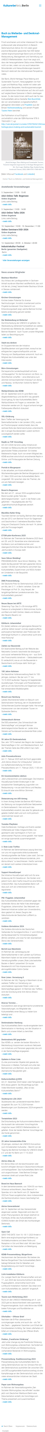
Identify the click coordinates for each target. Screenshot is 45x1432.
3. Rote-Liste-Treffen (10, 846)
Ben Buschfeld (34, 99)
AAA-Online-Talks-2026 (13, 212)
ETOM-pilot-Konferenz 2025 (13, 535)
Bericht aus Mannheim (11, 949)
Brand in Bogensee (9, 490)
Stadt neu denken (9, 342)
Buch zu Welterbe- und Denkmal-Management (26, 179)
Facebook (19, 174)
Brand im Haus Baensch (11, 1183)
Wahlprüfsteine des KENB (12, 391)
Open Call (5, 1231)
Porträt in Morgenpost (10, 467)
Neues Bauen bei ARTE (11, 603)
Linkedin (30, 174)
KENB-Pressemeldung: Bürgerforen (16, 1254)
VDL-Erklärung (7, 416)
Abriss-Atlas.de (8, 1161)
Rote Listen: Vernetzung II (12, 977)
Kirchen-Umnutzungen (11, 297)
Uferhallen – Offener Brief (12, 1316)
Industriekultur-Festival (12, 246)
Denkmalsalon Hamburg (11, 1022)
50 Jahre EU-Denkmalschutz (13, 739)
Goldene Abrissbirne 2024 (12, 926)
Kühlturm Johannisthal (11, 623)
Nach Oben (8, 1426)
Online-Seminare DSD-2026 (14, 229)
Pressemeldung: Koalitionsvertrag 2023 (18, 1359)
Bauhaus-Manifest (9, 277)
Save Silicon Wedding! (11, 558)
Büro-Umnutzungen (9, 368)
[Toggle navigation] (40, 5)
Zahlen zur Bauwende (10, 646)
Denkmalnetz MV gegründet (13, 1039)
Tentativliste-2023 (9, 1118)
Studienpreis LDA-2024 (11, 1098)
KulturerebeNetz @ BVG (11, 1079)
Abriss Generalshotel (10, 1206)
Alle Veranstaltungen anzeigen (16, 260)
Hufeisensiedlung (15, 107)
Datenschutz (32, 1426)
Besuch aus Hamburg (10, 697)
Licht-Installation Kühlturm (12, 1274)
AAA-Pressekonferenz (11, 756)
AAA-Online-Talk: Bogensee (15, 195)
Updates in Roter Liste (11, 1059)
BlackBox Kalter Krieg (10, 513)
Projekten (29, 104)
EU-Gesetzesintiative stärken (14, 776)
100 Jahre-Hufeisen (10, 671)
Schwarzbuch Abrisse (10, 719)
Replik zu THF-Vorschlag (12, 442)
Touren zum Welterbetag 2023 (14, 1297)
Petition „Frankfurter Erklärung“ (15, 1339)
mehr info (7, 204)
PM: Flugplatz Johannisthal (13, 898)
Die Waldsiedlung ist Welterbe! (14, 320)
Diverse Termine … (9, 1003)
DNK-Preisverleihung (10, 580)
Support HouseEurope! (11, 872)
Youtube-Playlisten (9, 824)
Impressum (20, 1426)
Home (5, 179)
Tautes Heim (6, 110)
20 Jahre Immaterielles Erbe (13, 1141)
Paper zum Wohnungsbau (12, 1384)
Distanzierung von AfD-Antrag (14, 798)
